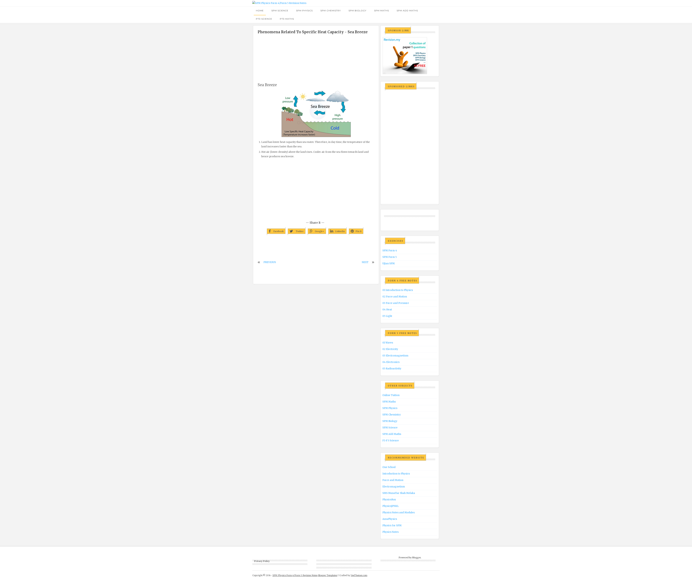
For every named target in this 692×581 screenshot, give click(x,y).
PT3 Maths (287, 18)
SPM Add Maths (407, 10)
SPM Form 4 (389, 250)
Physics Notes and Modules (398, 512)
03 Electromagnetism (395, 355)
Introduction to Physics (396, 473)
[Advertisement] (316, 58)
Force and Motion (392, 480)
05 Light (387, 316)
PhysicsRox (389, 499)
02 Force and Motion (394, 296)
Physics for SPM (392, 525)
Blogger (416, 557)
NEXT (365, 262)
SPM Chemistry (330, 10)
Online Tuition (391, 395)
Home (260, 10)
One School (389, 467)
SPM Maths (381, 10)
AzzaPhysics (389, 519)
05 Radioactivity (391, 368)
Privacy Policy (262, 561)
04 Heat (387, 309)
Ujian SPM (388, 263)
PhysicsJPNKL (390, 506)
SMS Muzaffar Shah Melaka (398, 493)
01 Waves (387, 342)
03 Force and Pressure (395, 303)
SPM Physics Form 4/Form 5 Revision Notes (295, 575)
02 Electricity (390, 349)
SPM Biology (357, 10)
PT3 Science (264, 18)
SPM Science (279, 10)
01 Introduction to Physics (397, 290)
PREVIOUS (269, 262)
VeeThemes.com (359, 575)
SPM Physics (304, 10)
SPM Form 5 (389, 257)
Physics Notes (390, 531)
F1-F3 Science (390, 440)
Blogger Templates (327, 575)
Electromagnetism (393, 486)
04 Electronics (391, 362)
